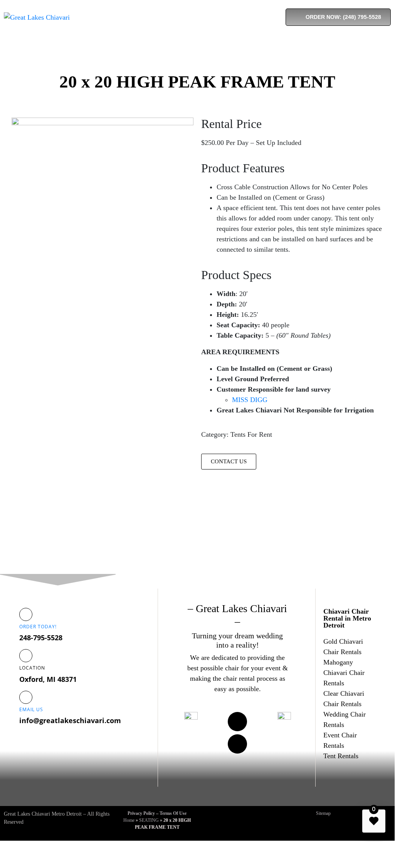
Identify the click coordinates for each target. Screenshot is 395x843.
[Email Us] (25, 697)
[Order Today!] (25, 614)
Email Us (31, 709)
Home (128, 820)
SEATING (149, 820)
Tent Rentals (340, 756)
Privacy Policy (141, 813)
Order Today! (38, 626)
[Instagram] (237, 744)
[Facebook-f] (237, 721)
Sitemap (323, 813)
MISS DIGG (249, 400)
